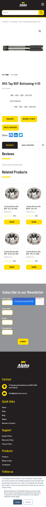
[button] (40, 31)
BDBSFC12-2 (10, 214)
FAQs (4, 411)
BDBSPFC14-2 (32, 214)
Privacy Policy (7, 444)
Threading (13, 22)
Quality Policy (7, 436)
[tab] (10, 145)
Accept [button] (17, 502)
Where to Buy (7, 461)
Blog (3, 415)
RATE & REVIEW (10, 127)
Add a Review (28, 145)
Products (5, 22)
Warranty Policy (7, 440)
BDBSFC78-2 (32, 259)
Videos (4, 419)
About (4, 407)
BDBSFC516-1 (10, 259)
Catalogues (6, 465)
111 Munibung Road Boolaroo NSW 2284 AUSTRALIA (23, 386)
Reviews (10, 145)
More (12, 222)
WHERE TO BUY (29, 119)
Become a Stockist (8, 423)
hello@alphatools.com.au (18, 393)
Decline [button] (28, 502)
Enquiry (10, 119)
